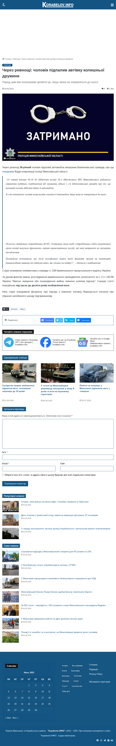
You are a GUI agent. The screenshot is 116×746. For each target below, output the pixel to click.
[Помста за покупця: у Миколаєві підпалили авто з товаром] (97, 372)
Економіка (75, 671)
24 (43, 704)
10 (43, 691)
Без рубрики (77, 666)
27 (15, 710)
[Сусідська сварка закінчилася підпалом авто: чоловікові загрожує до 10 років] (19, 372)
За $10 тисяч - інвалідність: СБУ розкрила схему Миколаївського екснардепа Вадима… (64, 605)
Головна (7, 59)
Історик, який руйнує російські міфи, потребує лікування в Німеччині (55, 502)
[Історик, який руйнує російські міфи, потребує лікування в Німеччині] (10, 506)
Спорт (76, 681)
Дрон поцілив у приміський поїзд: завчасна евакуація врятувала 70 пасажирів (59, 515)
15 (29, 698)
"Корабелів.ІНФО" (56, 731)
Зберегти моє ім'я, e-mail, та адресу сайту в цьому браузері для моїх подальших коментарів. (50, 475)
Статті (65, 686)
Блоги (64, 671)
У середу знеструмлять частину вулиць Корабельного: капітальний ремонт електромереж (65, 528)
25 (49, 704)
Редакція (93, 669)
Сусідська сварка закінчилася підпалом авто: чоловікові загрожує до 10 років (18, 388)
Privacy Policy (95, 674)
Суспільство (77, 686)
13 (15, 698)
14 (22, 698)
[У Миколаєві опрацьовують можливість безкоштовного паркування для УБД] (10, 583)
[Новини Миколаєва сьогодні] (58, 4)
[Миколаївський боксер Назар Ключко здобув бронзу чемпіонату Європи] (10, 596)
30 (36, 710)
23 (36, 704)
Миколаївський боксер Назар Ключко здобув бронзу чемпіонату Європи (56, 592)
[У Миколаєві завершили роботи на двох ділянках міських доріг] (10, 623)
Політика (78, 676)
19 (9, 704)
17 (43, 698)
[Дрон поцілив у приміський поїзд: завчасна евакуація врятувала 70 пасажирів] (10, 520)
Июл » (15, 718)
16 (36, 698)
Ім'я (4, 452)
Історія (65, 666)
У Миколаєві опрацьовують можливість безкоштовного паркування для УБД (58, 578)
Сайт (62, 463)
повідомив (8, 171)
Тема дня (66, 691)
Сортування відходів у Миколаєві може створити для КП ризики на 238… (57, 551)
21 (22, 704)
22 (29, 704)
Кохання (14, 309)
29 (29, 710)
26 (9, 710)
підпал (22, 309)
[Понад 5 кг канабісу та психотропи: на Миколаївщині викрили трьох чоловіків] (10, 637)
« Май (8, 718)
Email (5, 463)
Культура (66, 676)
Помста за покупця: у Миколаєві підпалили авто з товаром (95, 388)
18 (49, 698)
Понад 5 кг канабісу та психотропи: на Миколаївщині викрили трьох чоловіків (59, 632)
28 (22, 710)
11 (49, 691)
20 (15, 704)
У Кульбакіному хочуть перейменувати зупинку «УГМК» (48, 565)
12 (9, 698)
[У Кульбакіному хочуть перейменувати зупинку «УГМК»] (10, 570)
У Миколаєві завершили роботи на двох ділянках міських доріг (52, 619)
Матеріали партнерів (99, 682)
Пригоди (16, 59)
